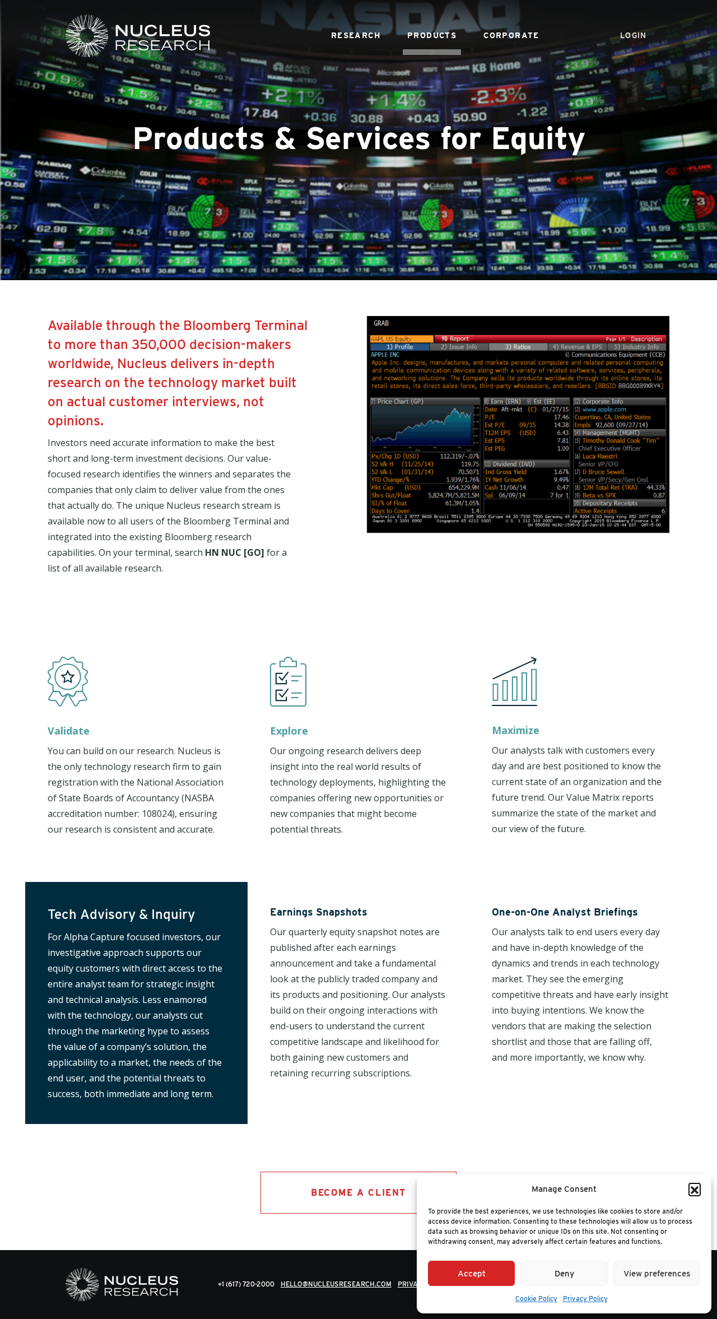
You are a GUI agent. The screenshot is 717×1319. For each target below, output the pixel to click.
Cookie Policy (536, 1298)
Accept (472, 1274)
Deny (564, 1274)
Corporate (511, 35)
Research (355, 35)
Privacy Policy (585, 1298)
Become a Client (358, 1192)
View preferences (656, 1274)
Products (432, 35)
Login (633, 35)
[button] (694, 1189)
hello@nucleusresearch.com (336, 1284)
